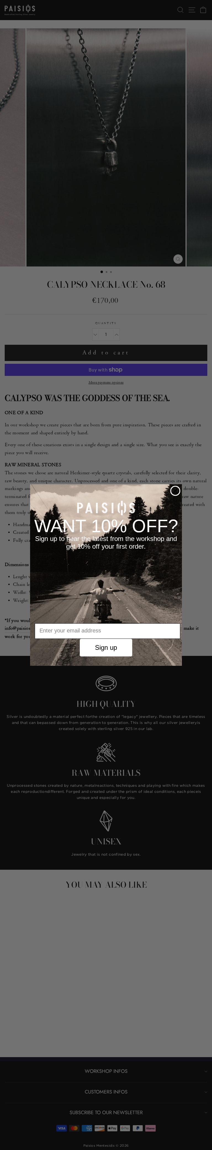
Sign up (106, 647)
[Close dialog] (175, 490)
